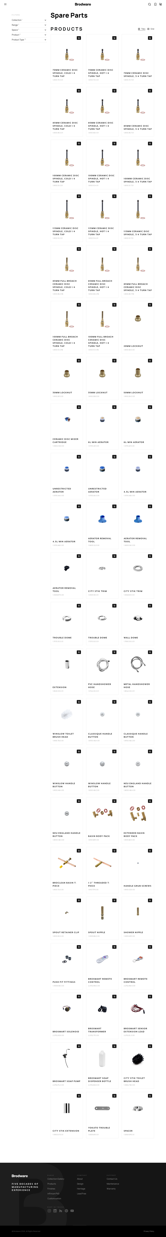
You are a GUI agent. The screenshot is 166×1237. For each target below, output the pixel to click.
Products (51, 1183)
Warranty (111, 1188)
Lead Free (81, 1193)
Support (111, 1175)
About (80, 1179)
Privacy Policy (149, 1231)
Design (80, 1183)
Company (82, 1175)
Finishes (51, 1188)
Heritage (81, 1188)
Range (50, 1175)
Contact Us (112, 1179)
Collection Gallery (55, 1179)
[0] (155, 4)
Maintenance (113, 1183)
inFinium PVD (53, 1193)
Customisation (54, 1198)
